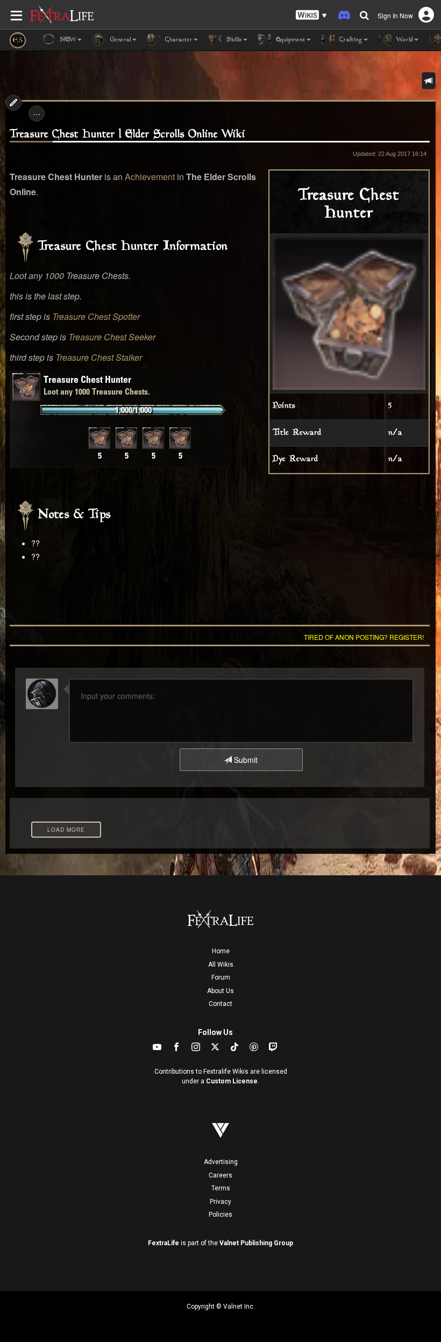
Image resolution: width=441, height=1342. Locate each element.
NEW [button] (67, 40)
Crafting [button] (349, 40)
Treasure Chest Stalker (98, 357)
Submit (245, 759)
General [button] (119, 40)
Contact (220, 1004)
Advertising (221, 1162)
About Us (220, 991)
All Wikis (220, 964)
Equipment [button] (289, 40)
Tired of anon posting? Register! (364, 636)
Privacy (220, 1201)
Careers (220, 1175)
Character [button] (178, 40)
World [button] (403, 40)
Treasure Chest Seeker (111, 337)
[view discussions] (429, 80)
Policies (220, 1214)
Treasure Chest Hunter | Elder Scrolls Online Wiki (127, 135)
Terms (220, 1188)
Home (221, 951)
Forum (220, 977)
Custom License (232, 1081)
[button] (311, 15)
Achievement (150, 176)
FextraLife (163, 1243)
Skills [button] (233, 40)
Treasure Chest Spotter (96, 316)
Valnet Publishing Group (256, 1243)
